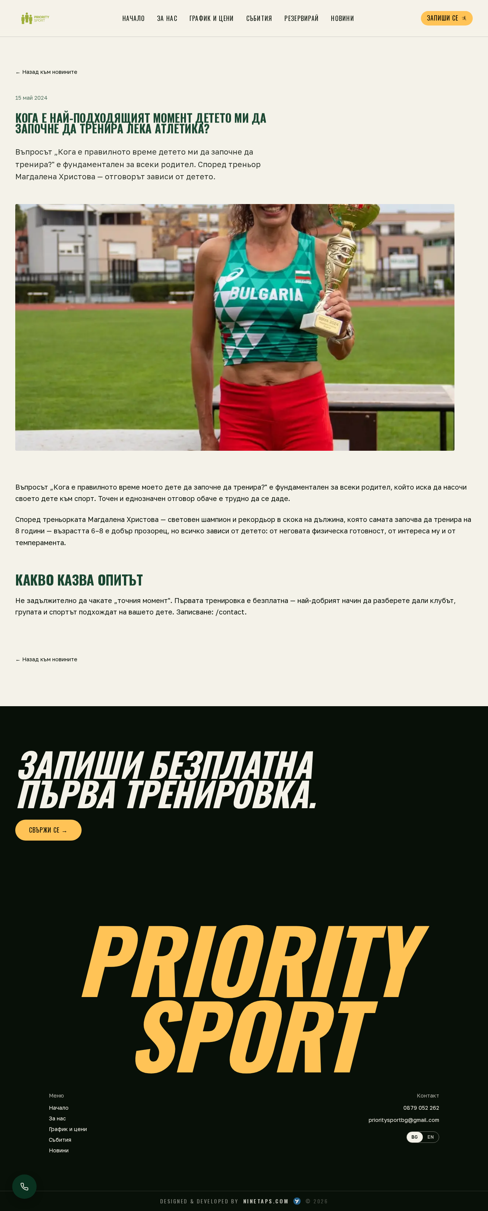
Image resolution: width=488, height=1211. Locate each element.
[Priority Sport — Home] (35, 18)
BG (414, 1137)
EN (430, 1137)
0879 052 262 (421, 1107)
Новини (342, 18)
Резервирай (301, 18)
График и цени (211, 18)
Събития (259, 18)
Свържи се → (48, 829)
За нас (167, 18)
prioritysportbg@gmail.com (404, 1120)
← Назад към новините (46, 72)
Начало (133, 18)
